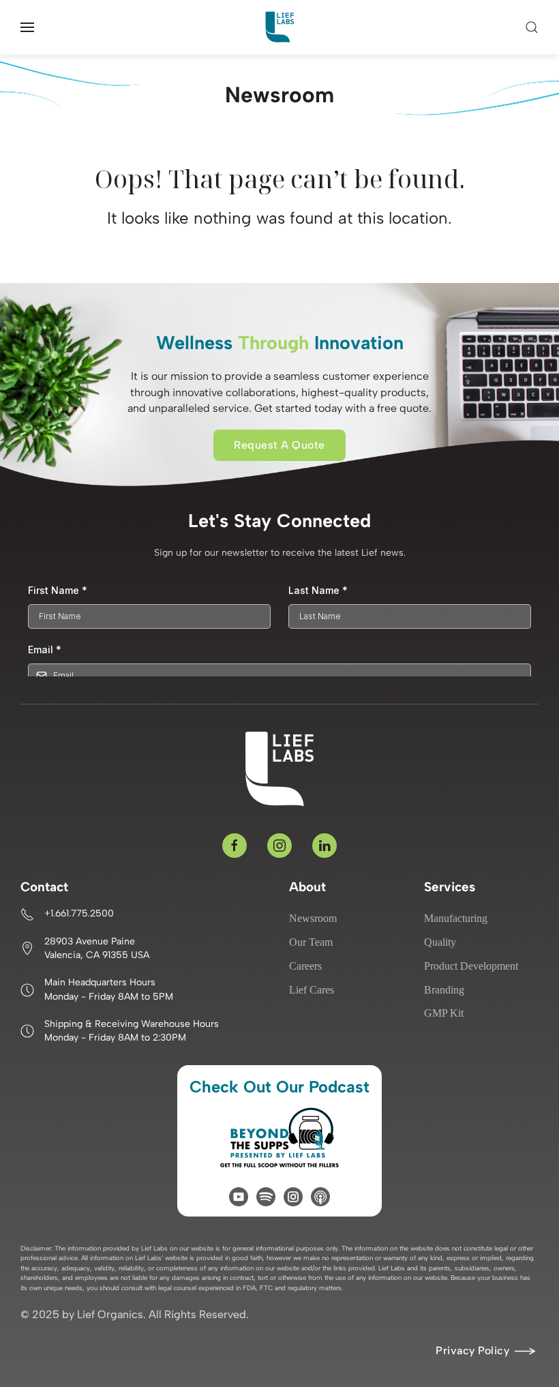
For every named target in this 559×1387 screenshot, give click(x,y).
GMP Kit (444, 1013)
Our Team (311, 942)
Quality (440, 942)
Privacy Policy (472, 1350)
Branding (444, 990)
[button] (27, 27)
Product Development (471, 966)
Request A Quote (279, 444)
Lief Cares (311, 990)
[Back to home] (279, 27)
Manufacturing (455, 918)
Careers (305, 966)
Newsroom (313, 918)
